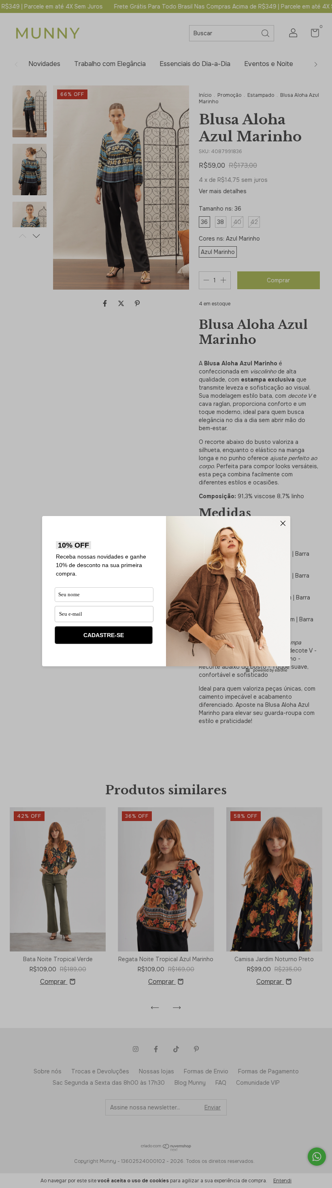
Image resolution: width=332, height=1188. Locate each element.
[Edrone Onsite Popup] (166, 594)
